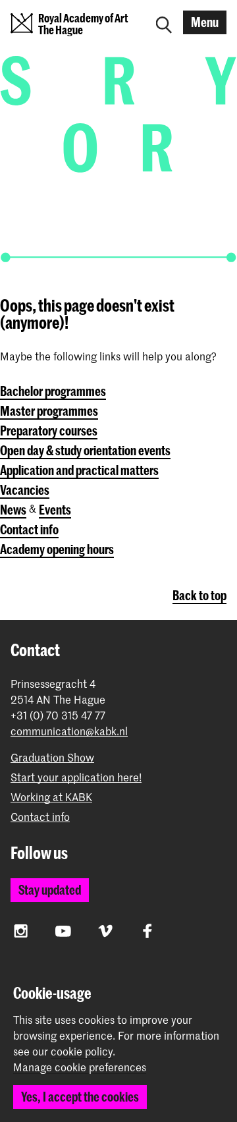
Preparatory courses (48, 430)
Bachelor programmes (53, 391)
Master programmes (49, 410)
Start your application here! (76, 777)
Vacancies (24, 489)
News (13, 509)
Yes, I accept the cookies (80, 1096)
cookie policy (82, 1051)
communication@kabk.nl (69, 731)
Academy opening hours (57, 549)
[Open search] (163, 22)
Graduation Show (52, 757)
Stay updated (49, 889)
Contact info (29, 529)
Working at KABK (51, 796)
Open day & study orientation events (85, 450)
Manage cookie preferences (79, 1067)
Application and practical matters (79, 470)
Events (55, 509)
